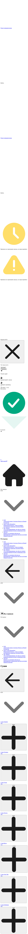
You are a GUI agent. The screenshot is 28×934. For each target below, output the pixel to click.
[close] (12, 351)
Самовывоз (3, 369)
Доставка (3, 367)
